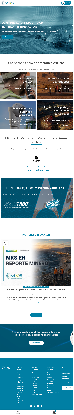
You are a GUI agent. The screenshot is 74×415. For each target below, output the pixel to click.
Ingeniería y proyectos (20, 382)
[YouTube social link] (38, 406)
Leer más (36, 303)
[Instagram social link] (34, 406)
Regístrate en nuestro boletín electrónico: (66, 375)
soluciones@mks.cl (38, 394)
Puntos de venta (20, 378)
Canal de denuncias (20, 399)
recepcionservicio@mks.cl (55, 392)
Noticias (19, 396)
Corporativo (20, 373)
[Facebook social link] (31, 406)
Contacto (19, 403)
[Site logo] (7, 3)
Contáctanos (36, 343)
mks (36, 294)
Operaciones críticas (30, 286)
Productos (20, 375)
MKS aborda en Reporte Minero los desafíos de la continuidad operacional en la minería (36, 290)
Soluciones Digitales (42, 286)
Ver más (7, 37)
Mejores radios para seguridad (20, 386)
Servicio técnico (19, 393)
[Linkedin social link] (41, 406)
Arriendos (20, 390)
